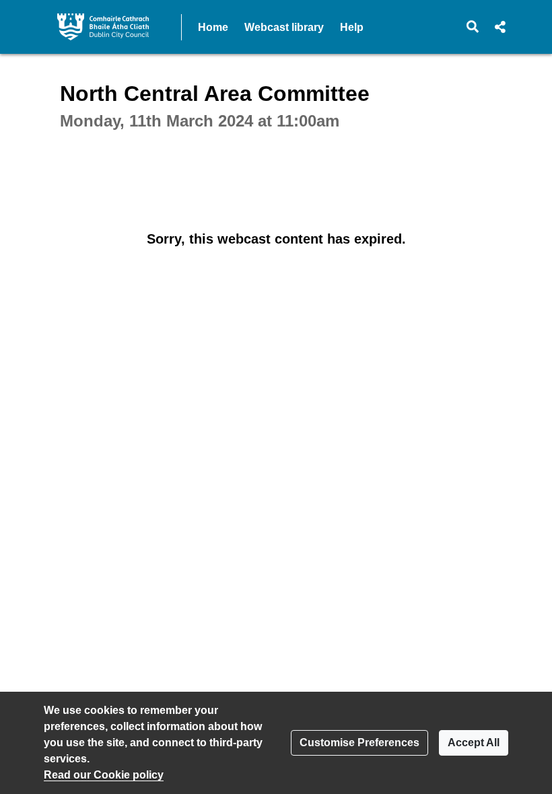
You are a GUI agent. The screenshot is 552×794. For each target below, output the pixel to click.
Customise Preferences (359, 742)
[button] (472, 27)
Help (352, 27)
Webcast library (284, 27)
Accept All (473, 742)
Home (213, 27)
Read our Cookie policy (104, 775)
